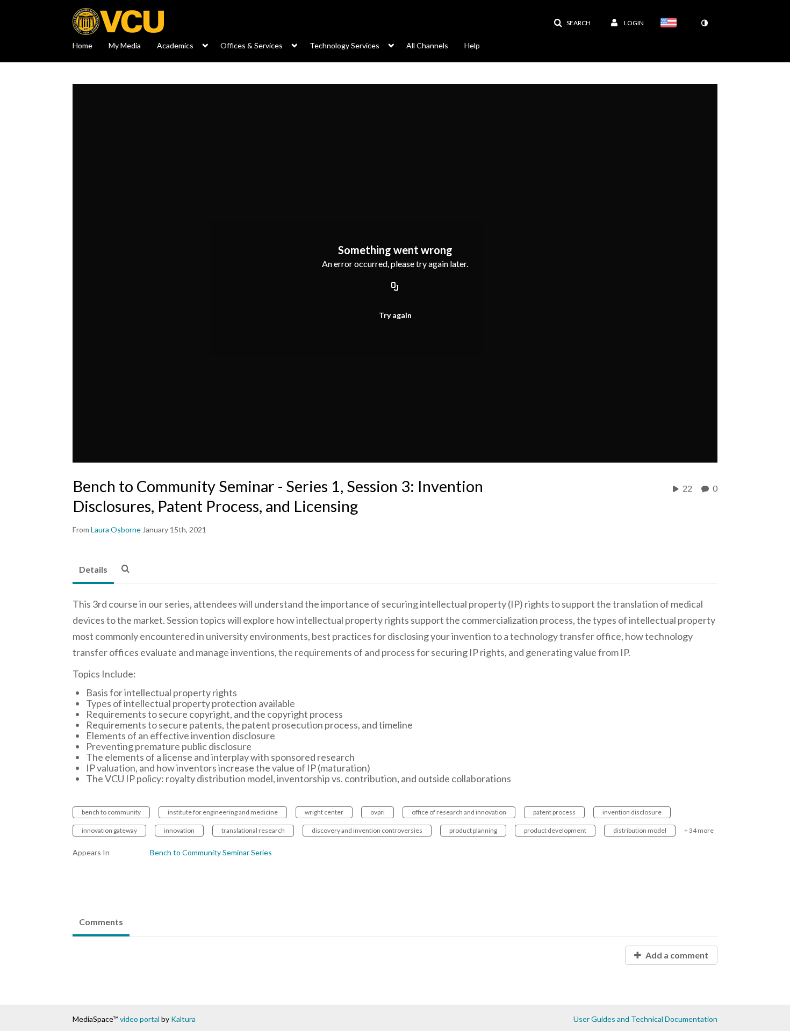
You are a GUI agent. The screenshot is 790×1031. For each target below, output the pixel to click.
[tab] (93, 570)
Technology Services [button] (344, 45)
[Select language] (670, 23)
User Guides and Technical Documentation (645, 1018)
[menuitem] (91, 44)
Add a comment (676, 955)
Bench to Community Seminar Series (211, 852)
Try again (395, 315)
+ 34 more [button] (699, 830)
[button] (572, 23)
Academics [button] (175, 45)
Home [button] (82, 45)
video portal (140, 1018)
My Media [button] (125, 45)
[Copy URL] (395, 286)
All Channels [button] (427, 45)
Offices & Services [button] (251, 45)
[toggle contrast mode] (704, 23)
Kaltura (183, 1018)
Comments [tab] (101, 922)
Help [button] (472, 45)
